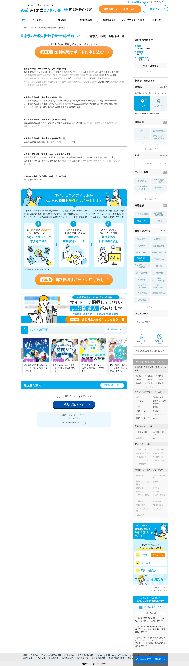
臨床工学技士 (82, 658)
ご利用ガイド (38, 20)
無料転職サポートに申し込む (73, 52)
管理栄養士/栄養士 (48, 28)
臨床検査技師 (67, 658)
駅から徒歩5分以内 (159, 180)
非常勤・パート (142, 221)
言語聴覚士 (53, 658)
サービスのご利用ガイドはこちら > (156, 587)
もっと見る (149, 149)
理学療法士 (27, 658)
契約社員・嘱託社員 (159, 214)
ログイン (155, 9)
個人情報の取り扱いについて (90, 655)
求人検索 (62, 20)
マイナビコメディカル (29, 28)
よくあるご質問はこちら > (159, 590)
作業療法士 (40, 658)
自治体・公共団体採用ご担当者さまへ (58, 655)
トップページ (24, 20)
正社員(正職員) (142, 214)
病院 (142, 130)
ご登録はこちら (157, 555)
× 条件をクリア (151, 71)
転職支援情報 (109, 20)
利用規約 (110, 655)
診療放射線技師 (98, 658)
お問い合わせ (123, 655)
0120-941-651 (78, 9)
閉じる (149, 307)
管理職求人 (142, 181)
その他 (159, 221)
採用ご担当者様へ (133, 2)
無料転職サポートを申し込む (119, 9)
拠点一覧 (156, 20)
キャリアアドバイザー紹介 (133, 20)
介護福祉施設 (159, 130)
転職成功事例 (86, 20)
